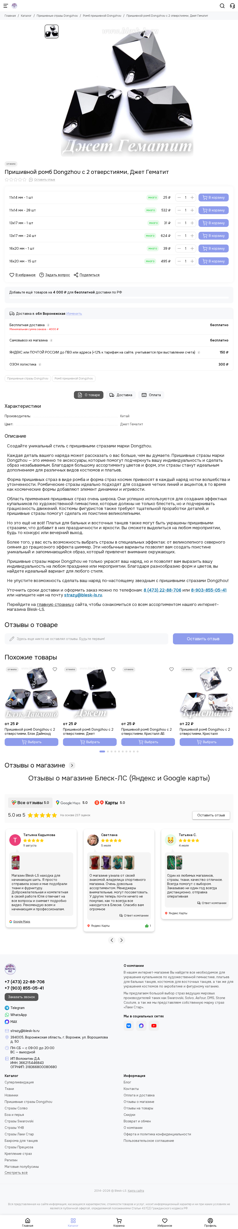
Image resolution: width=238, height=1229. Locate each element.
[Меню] (6, 6)
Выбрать (35, 742)
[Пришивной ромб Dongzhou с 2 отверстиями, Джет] (90, 692)
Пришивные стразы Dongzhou (57, 16)
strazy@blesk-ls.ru (83, 595)
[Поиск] (222, 6)
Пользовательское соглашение (149, 1141)
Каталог (26, 16)
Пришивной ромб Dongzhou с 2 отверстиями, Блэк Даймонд (30, 731)
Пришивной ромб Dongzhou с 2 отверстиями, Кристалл (205, 731)
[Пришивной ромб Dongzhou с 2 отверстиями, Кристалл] (206, 692)
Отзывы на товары (138, 1108)
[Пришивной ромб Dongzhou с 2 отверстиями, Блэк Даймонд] (31, 692)
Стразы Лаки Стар (19, 1134)
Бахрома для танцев (21, 1141)
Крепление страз (18, 1154)
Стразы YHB (14, 1128)
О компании (133, 1128)
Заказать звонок (21, 997)
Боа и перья (14, 1115)
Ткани (9, 1089)
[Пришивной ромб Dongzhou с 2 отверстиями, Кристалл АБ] (148, 692)
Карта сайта (136, 1191)
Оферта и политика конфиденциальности (157, 1134)
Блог (127, 1082)
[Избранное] (54, 669)
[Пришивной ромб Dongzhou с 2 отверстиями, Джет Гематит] (127, 91)
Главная (10, 16)
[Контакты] (232, 6)
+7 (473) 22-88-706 (25, 981)
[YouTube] (154, 1026)
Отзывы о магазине (35, 765)
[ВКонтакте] (129, 1026)
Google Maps (21, 921)
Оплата (155, 395)
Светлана (109, 835)
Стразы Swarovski (19, 1121)
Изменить (74, 313)
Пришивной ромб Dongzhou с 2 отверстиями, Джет (88, 731)
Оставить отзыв (203, 638)
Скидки (129, 1115)
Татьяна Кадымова (39, 835)
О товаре (92, 395)
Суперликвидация (19, 1082)
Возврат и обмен (137, 1121)
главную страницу (55, 604)
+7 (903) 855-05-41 (24, 988)
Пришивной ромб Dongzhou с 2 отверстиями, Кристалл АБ (146, 731)
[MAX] (141, 1026)
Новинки (11, 1095)
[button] (102, 751)
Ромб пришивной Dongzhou (102, 16)
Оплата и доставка (139, 1095)
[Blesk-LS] (14, 6)
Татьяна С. (188, 835)
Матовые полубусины (22, 1167)
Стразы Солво (16, 1108)
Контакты (131, 1089)
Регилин (11, 1160)
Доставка (124, 395)
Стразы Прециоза (19, 1147)
